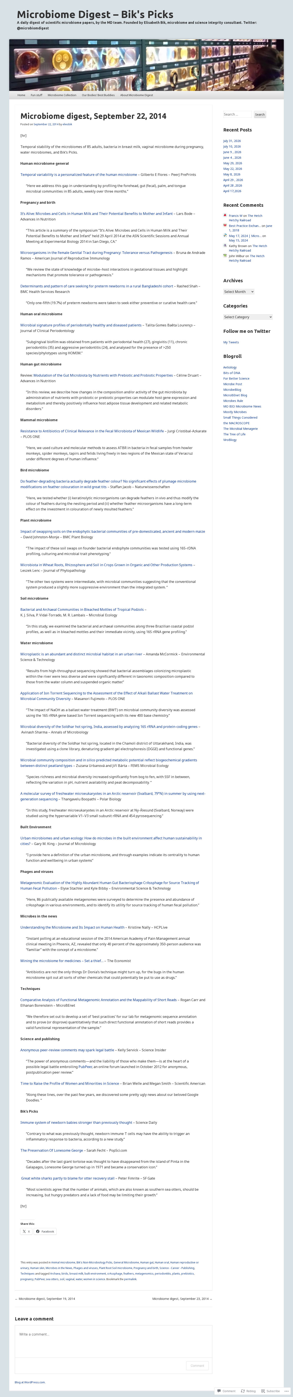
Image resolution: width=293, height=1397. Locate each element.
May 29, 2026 (232, 163)
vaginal (70, 1279)
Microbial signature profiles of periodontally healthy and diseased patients (81, 325)
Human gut (147, 1262)
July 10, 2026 (232, 146)
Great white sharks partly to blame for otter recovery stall (67, 1178)
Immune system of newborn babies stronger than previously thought (76, 1122)
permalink (130, 1279)
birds (65, 1273)
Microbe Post (232, 384)
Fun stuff (36, 95)
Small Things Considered (240, 417)
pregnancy (26, 1279)
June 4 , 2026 (232, 157)
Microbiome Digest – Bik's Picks (95, 14)
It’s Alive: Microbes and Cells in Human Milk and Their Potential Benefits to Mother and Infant (96, 213)
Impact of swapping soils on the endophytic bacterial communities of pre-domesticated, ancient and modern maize (112, 531)
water (79, 1279)
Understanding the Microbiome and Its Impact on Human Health (72, 927)
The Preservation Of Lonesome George (51, 1150)
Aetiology (230, 367)
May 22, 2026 (232, 169)
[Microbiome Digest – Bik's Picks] (146, 65)
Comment (197, 1365)
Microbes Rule (233, 401)
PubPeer (85, 1066)
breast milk (76, 1273)
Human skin (37, 1268)
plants (176, 1273)
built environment (95, 1273)
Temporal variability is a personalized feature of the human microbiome (78, 174)
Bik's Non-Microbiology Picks (94, 1262)
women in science (94, 1279)
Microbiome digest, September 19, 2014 (45, 1299)
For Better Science (236, 378)
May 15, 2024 (238, 240)
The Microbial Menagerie (240, 429)
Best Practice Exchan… (245, 226)
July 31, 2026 (232, 141)
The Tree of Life (234, 434)
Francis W (235, 216)
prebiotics (187, 1273)
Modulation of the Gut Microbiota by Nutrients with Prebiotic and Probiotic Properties (103, 375)
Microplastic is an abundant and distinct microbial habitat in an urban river (81, 654)
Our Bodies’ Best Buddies (98, 95)
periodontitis (163, 1273)
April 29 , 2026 (233, 180)
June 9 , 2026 (232, 152)
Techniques (27, 1273)
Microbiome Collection (62, 95)
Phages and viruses (86, 1268)
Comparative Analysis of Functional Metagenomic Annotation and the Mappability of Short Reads (98, 999)
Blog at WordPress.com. (30, 1382)
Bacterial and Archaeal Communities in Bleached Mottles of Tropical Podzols (82, 609)
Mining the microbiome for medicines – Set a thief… (61, 960)
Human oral (162, 1262)
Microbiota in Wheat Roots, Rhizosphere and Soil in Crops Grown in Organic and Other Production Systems (106, 565)
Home (21, 95)
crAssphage (114, 1273)
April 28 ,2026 (232, 185)
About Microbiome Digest (136, 95)
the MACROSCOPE (236, 423)
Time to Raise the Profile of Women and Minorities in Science (69, 1083)
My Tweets (231, 342)
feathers (129, 1273)
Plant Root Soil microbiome (115, 1268)
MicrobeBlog (232, 390)
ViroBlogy (230, 440)
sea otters (52, 1279)
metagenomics (144, 1273)
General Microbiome (126, 1262)
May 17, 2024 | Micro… (245, 236)
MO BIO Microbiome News (242, 406)
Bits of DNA (231, 373)
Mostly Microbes (235, 412)
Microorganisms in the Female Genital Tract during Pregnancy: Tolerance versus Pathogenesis (96, 252)
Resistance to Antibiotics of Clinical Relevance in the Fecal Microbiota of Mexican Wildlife (92, 431)
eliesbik (67, 124)
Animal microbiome (63, 1262)
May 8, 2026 (231, 174)
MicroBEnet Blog (235, 395)
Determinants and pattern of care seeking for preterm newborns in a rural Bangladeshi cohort (96, 286)
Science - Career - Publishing (177, 1268)
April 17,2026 (232, 191)
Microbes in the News (59, 1268)
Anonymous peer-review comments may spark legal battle (67, 1050)
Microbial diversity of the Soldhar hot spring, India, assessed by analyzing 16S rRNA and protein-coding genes (109, 726)
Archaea (55, 1273)
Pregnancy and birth (146, 1268)
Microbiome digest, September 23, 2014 (182, 1299)
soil (62, 1279)
